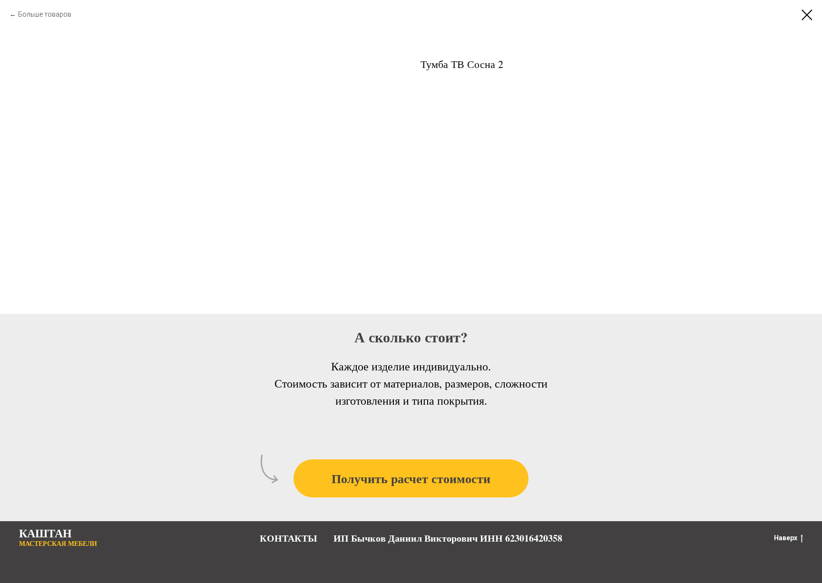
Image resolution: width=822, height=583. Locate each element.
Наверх (785, 538)
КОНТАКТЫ (288, 538)
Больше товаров (44, 14)
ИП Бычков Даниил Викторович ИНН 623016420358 (447, 538)
